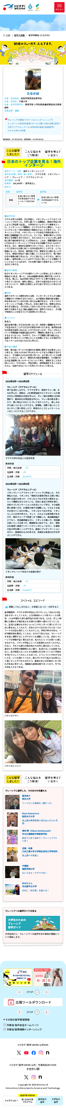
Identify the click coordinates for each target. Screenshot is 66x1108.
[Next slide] (46, 992)
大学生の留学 (56, 1100)
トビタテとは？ (11, 1100)
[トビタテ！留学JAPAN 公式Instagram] (41, 1053)
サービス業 (37, 123)
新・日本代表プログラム (27, 1099)
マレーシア (13, 120)
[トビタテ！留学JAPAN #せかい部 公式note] (40, 1077)
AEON (22, 123)
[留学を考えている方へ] (53, 152)
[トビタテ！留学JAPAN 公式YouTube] (26, 1053)
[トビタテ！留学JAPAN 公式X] (19, 1053)
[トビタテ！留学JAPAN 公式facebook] (34, 1053)
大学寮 (22, 130)
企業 (51, 123)
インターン (13, 123)
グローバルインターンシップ (38, 120)
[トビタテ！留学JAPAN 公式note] (47, 1052)
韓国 (21, 120)
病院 (41, 127)
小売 (46, 123)
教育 (28, 123)
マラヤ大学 (13, 130)
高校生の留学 (42, 1100)
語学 (56, 123)
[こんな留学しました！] (13, 152)
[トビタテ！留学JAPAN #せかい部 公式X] (26, 1077)
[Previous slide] (19, 992)
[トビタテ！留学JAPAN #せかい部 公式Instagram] (34, 1077)
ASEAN (34, 127)
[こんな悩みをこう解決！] (33, 152)
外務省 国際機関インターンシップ (22, 1029)
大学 (10, 127)
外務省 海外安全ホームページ (21, 1024)
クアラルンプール (21, 127)
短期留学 (49, 127)
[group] (17, 977)
